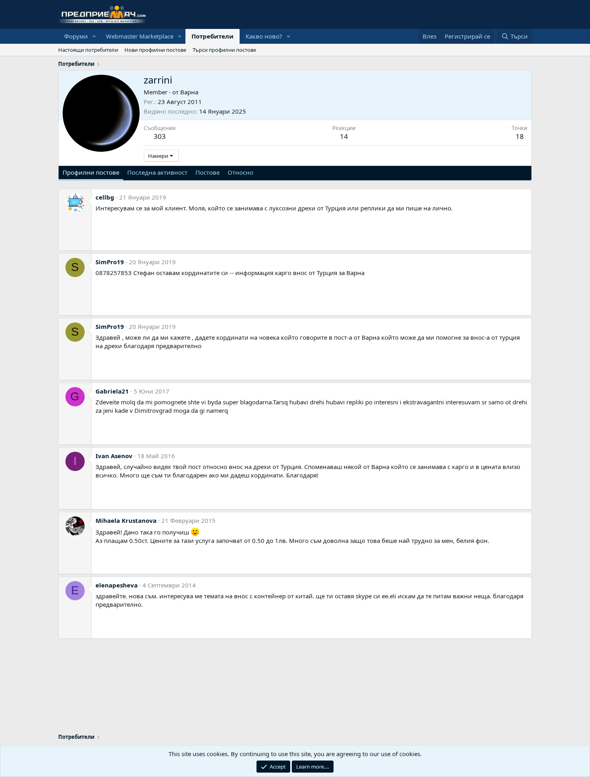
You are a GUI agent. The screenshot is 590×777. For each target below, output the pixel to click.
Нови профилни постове (155, 49)
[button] (94, 36)
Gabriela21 (112, 391)
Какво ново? (264, 36)
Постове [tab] (207, 172)
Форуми (76, 36)
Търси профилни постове (224, 49)
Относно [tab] (240, 172)
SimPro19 (110, 262)
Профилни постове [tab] (91, 172)
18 (520, 136)
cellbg (105, 197)
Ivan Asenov (114, 456)
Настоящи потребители (88, 49)
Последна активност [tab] (157, 172)
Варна (189, 92)
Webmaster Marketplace (139, 36)
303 (160, 136)
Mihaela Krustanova (126, 520)
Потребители (212, 36)
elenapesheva (117, 585)
